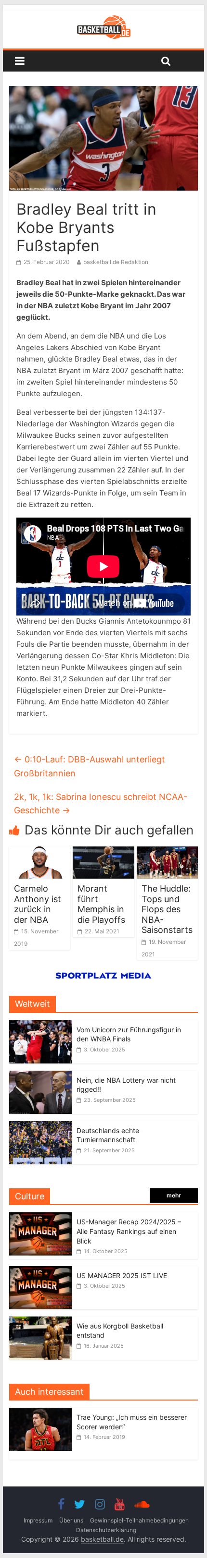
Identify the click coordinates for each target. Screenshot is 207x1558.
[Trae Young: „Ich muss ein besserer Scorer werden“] (43, 1413)
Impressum (38, 1520)
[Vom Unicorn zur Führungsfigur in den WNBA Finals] (40, 1025)
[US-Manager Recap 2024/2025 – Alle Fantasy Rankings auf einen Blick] (40, 1217)
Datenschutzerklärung (106, 1530)
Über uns (71, 1520)
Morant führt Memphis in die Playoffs (101, 904)
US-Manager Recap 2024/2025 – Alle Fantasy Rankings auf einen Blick (129, 1231)
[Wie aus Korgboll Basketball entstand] (40, 1321)
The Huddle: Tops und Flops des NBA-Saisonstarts (167, 909)
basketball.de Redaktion (115, 262)
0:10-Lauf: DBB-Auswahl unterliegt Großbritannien (89, 766)
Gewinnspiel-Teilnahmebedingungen (139, 1520)
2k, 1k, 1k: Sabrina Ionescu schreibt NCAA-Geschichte (100, 804)
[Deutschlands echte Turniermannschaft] (40, 1126)
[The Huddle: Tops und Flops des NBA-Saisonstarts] (167, 852)
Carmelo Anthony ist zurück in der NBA (37, 904)
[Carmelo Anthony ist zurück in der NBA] (39, 852)
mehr (174, 1195)
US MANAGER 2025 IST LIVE (122, 1275)
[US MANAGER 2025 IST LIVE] (40, 1271)
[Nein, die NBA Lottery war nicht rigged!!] (40, 1076)
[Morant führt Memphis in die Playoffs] (103, 852)
